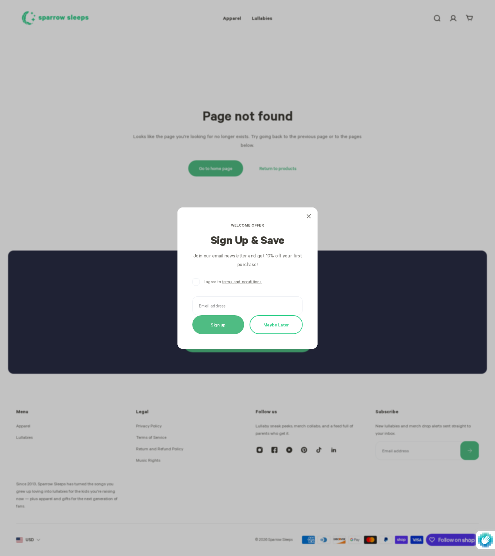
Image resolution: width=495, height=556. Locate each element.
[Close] (309, 216)
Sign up (218, 324)
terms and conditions (242, 281)
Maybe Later (276, 324)
